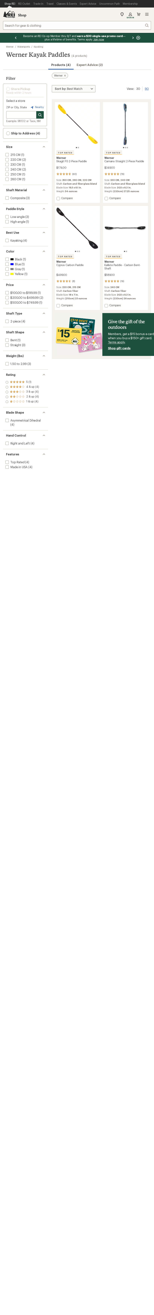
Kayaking (38, 46)
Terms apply (116, 342)
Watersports (23, 46)
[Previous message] (16, 37)
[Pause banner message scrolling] (137, 37)
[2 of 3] (125, 147)
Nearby (39, 107)
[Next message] (133, 37)
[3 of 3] (127, 147)
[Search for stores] (40, 115)
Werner (10, 46)
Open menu (147, 14)
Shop (22, 15)
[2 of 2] (78, 147)
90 (147, 88)
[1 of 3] (124, 147)
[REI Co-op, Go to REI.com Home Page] (9, 14)
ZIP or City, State (16, 107)
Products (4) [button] (61, 65)
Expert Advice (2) (90, 65)
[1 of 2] (76, 147)
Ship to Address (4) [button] (25, 133)
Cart (138, 14)
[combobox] (77, 25)
